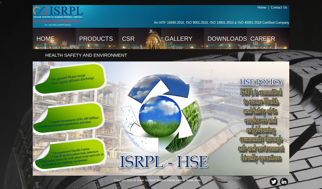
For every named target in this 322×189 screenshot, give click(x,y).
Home (263, 7)
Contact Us (280, 7)
